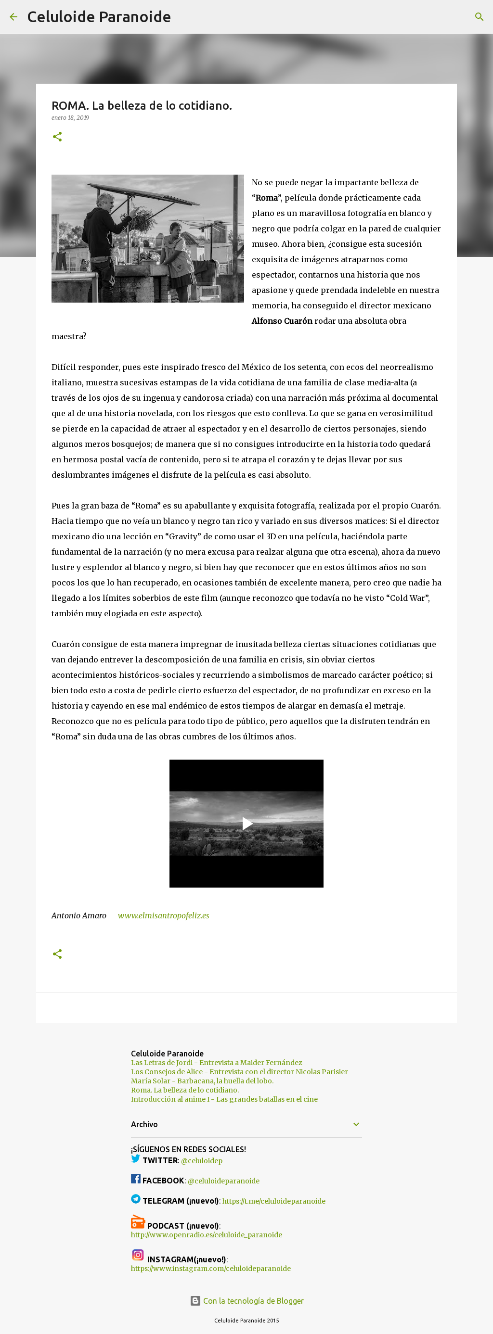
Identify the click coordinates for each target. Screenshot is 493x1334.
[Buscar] (185, 16)
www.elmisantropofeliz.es (162, 915)
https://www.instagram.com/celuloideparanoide (211, 1268)
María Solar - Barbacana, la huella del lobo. (202, 1081)
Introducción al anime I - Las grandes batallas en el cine (224, 1099)
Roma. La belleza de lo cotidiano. (185, 1090)
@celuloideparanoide (223, 1181)
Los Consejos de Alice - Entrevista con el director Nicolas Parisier (239, 1071)
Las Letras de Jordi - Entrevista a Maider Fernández (216, 1062)
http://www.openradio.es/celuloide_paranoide (206, 1235)
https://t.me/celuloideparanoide (273, 1201)
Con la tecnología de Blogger (252, 1300)
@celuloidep (201, 1160)
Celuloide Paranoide (99, 16)
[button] (57, 137)
